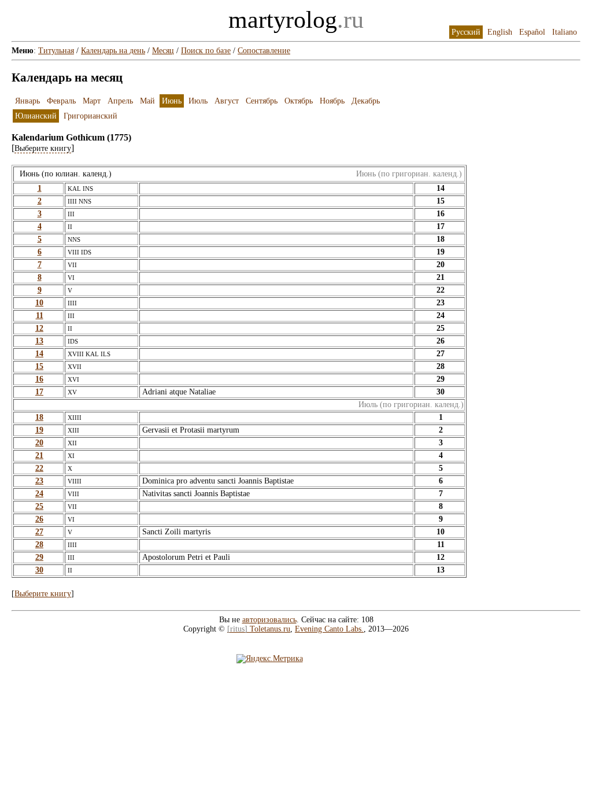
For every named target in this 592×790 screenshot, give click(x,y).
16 (39, 379)
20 (39, 442)
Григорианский (90, 116)
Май (147, 101)
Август (226, 101)
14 (39, 353)
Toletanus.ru (258, 629)
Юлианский (36, 116)
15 (39, 366)
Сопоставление (264, 50)
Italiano (564, 32)
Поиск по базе (206, 50)
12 (39, 328)
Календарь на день (113, 50)
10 (39, 302)
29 (39, 557)
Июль (198, 101)
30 (39, 570)
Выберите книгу (42, 593)
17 (39, 391)
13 (39, 341)
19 (39, 430)
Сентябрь (262, 101)
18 (39, 417)
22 (39, 468)
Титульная (56, 50)
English (499, 32)
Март (92, 101)
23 (39, 481)
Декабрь (366, 101)
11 (39, 315)
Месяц (163, 50)
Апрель (120, 101)
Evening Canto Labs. (329, 629)
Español (532, 32)
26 (39, 519)
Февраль (61, 101)
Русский (466, 32)
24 (39, 493)
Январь (27, 101)
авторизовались (269, 619)
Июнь (172, 101)
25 (39, 506)
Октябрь (298, 101)
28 (39, 544)
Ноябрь (332, 101)
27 (39, 531)
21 (39, 455)
